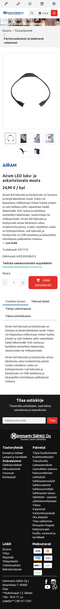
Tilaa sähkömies (42, 521)
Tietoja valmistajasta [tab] (18, 308)
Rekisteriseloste (12, 569)
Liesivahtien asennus (44, 468)
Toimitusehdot (11, 565)
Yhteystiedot (10, 561)
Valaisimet (38, 509)
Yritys (5, 553)
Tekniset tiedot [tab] (40, 301)
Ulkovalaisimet (11, 468)
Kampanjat (9, 476)
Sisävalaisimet (23, 30)
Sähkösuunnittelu (43, 489)
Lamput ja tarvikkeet (14, 456)
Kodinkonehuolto (43, 456)
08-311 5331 (24, 600)
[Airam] (9, 165)
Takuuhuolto (40, 460)
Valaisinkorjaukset (43, 513)
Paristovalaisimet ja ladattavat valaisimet (24, 40)
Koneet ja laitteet (12, 452)
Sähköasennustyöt (43, 481)
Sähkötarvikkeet (12, 464)
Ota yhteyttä (40, 517)
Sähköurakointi (41, 485)
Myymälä (8, 557)
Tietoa (36, 505)
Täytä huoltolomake (44, 452)
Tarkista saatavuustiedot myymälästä (27, 263)
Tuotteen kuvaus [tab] (15, 301)
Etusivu (6, 30)
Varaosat (8, 472)
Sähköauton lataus (43, 493)
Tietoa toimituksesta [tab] (18, 316)
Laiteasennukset (42, 464)
